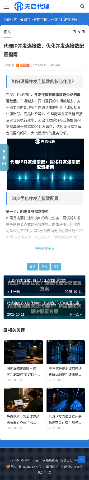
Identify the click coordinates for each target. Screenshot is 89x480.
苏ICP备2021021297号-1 (27, 467)
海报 (44, 267)
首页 (27, 19)
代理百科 (40, 19)
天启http (39, 460)
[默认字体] (79, 31)
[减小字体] (74, 31)
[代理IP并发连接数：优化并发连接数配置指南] (45, 164)
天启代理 (16, 65)
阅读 (32, 267)
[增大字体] (83, 31)
